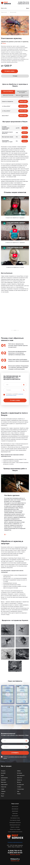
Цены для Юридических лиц (22, 96)
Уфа (18, 791)
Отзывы (15, 76)
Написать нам (15, 860)
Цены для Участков (8, 95)
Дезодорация (15, 815)
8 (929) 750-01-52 (23, 2)
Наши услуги (4, 12)
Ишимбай (3, 780)
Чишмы (19, 793)
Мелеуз (19, 782)
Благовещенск (20, 775)
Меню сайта (4, 8)
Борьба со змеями (15, 827)
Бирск (2, 775)
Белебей (3, 773)
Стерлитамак (20, 789)
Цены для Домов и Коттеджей (22, 92)
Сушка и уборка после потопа (15, 831)
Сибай (2, 789)
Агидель (3, 771)
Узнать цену (23, 101)
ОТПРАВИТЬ (15, 752)
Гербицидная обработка (15, 822)
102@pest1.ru (15, 859)
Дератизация (15, 811)
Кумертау (19, 780)
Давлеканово (4, 777)
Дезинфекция (15, 808)
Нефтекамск (4, 784)
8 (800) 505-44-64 (23, 3)
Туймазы (3, 791)
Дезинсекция (13, 12)
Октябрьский (20, 784)
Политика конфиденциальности (15, 842)
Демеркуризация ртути (15, 824)
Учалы (2, 793)
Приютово (3, 787)
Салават (19, 787)
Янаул (27, 8)
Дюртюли (19, 777)
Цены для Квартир (8, 91)
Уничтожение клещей (15, 820)
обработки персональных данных (14, 394)
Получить (24, 128)
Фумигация (15, 813)
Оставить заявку (9, 71)
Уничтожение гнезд (15, 818)
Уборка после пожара (15, 829)
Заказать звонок (15, 854)
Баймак (19, 771)
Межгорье (3, 782)
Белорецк (19, 773)
